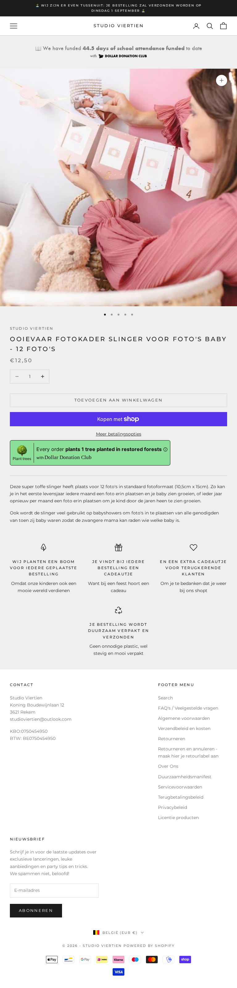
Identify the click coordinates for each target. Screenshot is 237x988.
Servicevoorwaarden (180, 787)
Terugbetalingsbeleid (180, 797)
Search (165, 698)
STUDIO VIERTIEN (31, 328)
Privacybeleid (172, 807)
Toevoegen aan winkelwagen (118, 399)
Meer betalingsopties (118, 434)
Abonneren (36, 910)
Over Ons (168, 766)
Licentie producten (178, 817)
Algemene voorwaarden (184, 718)
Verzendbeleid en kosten (184, 728)
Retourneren (171, 738)
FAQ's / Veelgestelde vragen (188, 708)
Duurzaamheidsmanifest (184, 777)
